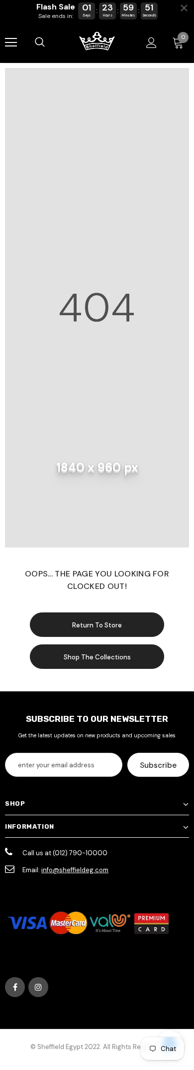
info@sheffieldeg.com (74, 870)
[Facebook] (15, 987)
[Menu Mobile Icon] (11, 42)
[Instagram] (38, 987)
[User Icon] (151, 42)
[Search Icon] (40, 42)
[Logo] (97, 41)
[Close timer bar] (184, 8)
